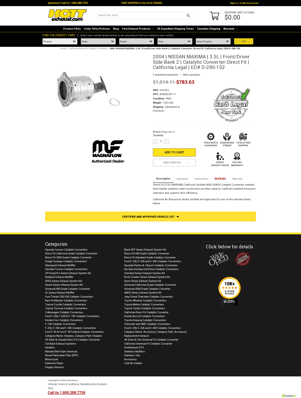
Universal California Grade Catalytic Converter (150, 284)
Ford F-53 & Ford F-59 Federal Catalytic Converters (74, 331)
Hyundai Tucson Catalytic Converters (66, 249)
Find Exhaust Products (136, 28)
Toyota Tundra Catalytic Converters (144, 308)
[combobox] (144, 15)
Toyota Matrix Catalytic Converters (144, 304)
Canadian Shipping (208, 28)
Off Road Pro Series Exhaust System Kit (68, 273)
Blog (116, 28)
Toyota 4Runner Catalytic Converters (145, 300)
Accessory (130, 359)
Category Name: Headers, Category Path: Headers (73, 335)
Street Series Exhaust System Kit (64, 284)
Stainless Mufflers (134, 351)
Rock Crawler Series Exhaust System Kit (147, 277)
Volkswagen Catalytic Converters (64, 312)
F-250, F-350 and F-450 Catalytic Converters (70, 328)
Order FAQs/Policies (97, 28)
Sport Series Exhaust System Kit (142, 281)
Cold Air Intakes (133, 363)
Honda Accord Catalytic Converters (144, 316)
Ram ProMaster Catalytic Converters (66, 300)
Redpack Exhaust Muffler (59, 277)
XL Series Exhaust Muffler (59, 292)
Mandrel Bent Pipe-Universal (61, 351)
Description (163, 178)
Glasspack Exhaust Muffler (60, 265)
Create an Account (249, 3)
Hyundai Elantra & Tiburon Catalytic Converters (151, 265)
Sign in (233, 3)
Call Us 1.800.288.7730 (74, 3)
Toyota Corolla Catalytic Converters (65, 304)
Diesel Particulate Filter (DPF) (61, 355)
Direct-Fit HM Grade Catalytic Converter (146, 253)
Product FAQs (72, 28)
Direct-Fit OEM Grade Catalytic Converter (68, 257)
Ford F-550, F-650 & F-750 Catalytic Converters (72, 316)
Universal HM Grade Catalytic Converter (67, 288)
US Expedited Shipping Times (175, 28)
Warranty (228, 28)
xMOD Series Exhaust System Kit (142, 292)
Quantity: (158, 135)
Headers (50, 347)
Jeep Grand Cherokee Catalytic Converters (148, 296)
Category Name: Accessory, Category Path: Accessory (155, 331)
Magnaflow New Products (93, 384)
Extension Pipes (54, 363)
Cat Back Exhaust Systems (60, 343)
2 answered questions (165, 74)
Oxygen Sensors (54, 367)
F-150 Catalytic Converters (60, 324)
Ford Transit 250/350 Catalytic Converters (69, 296)
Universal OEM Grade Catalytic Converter (147, 288)
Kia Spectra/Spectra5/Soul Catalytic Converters (151, 269)
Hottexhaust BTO (134, 347)
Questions (182, 178)
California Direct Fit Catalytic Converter (146, 312)
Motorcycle (51, 359)
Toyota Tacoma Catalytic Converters (66, 308)
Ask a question (191, 74)
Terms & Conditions (68, 384)
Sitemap (52, 384)
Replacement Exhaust (136, 335)
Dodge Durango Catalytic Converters (66, 261)
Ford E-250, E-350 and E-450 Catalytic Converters (152, 261)
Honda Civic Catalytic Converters (64, 320)
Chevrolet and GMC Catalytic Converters (147, 324)
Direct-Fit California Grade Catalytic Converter (71, 253)
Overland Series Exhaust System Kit (144, 273)
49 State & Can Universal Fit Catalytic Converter (151, 339)
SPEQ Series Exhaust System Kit (63, 281)
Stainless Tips (132, 355)
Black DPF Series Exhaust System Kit (145, 249)
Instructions (201, 178)
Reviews (220, 178)
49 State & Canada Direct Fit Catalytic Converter (72, 339)
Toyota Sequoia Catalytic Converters (145, 320)
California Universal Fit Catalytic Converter (148, 343)
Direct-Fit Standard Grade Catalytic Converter (150, 257)
